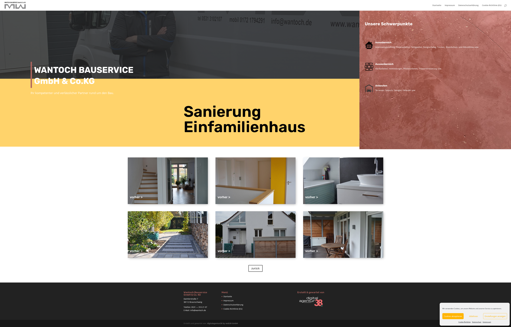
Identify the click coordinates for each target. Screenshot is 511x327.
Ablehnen (473, 316)
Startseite (436, 5)
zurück (255, 268)
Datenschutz (476, 322)
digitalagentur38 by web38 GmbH (222, 323)
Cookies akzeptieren (453, 316)
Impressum (487, 322)
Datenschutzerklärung (468, 5)
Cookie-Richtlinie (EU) (491, 5)
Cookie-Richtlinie (464, 322)
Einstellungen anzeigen (495, 316)
